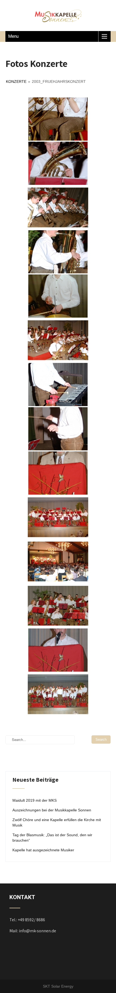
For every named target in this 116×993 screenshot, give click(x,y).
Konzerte (16, 81)
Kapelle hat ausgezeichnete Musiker (43, 850)
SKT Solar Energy (58, 986)
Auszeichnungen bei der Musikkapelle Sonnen (51, 810)
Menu (13, 36)
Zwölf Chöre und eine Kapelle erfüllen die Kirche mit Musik (56, 822)
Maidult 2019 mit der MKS (34, 800)
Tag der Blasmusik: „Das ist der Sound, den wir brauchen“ (52, 837)
